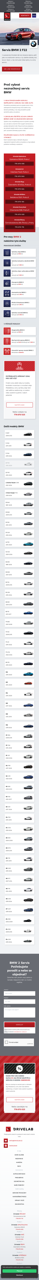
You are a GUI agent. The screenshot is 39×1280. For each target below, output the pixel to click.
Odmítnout (19, 1275)
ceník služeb (19, 1155)
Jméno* (6, 989)
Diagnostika (19, 1204)
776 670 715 (28, 11)
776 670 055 (11, 3)
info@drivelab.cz (15, 1140)
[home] (10, 15)
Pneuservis (19, 1177)
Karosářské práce (19, 1196)
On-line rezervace (12, 69)
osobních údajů (20, 1032)
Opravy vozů (19, 1200)
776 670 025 (11, 11)
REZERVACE (19, 1158)
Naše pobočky (19, 1185)
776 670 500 (28, 3)
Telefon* (6, 997)
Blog (19, 1166)
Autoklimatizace (19, 1174)
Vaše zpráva (7, 1006)
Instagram (13, 1145)
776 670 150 (28, 7)
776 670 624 (11, 7)
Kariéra (19, 1162)
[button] (34, 15)
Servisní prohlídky (19, 1193)
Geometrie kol (19, 1181)
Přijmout (19, 1271)
